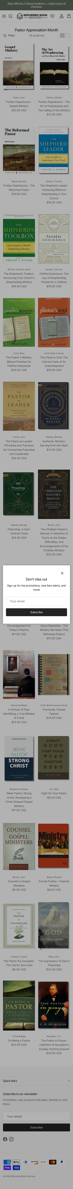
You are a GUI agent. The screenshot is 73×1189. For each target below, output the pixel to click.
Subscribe (36, 612)
